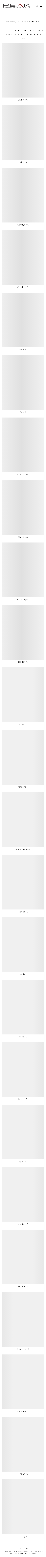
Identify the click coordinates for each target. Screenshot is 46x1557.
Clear (23, 38)
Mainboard (32, 1553)
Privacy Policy (23, 1548)
